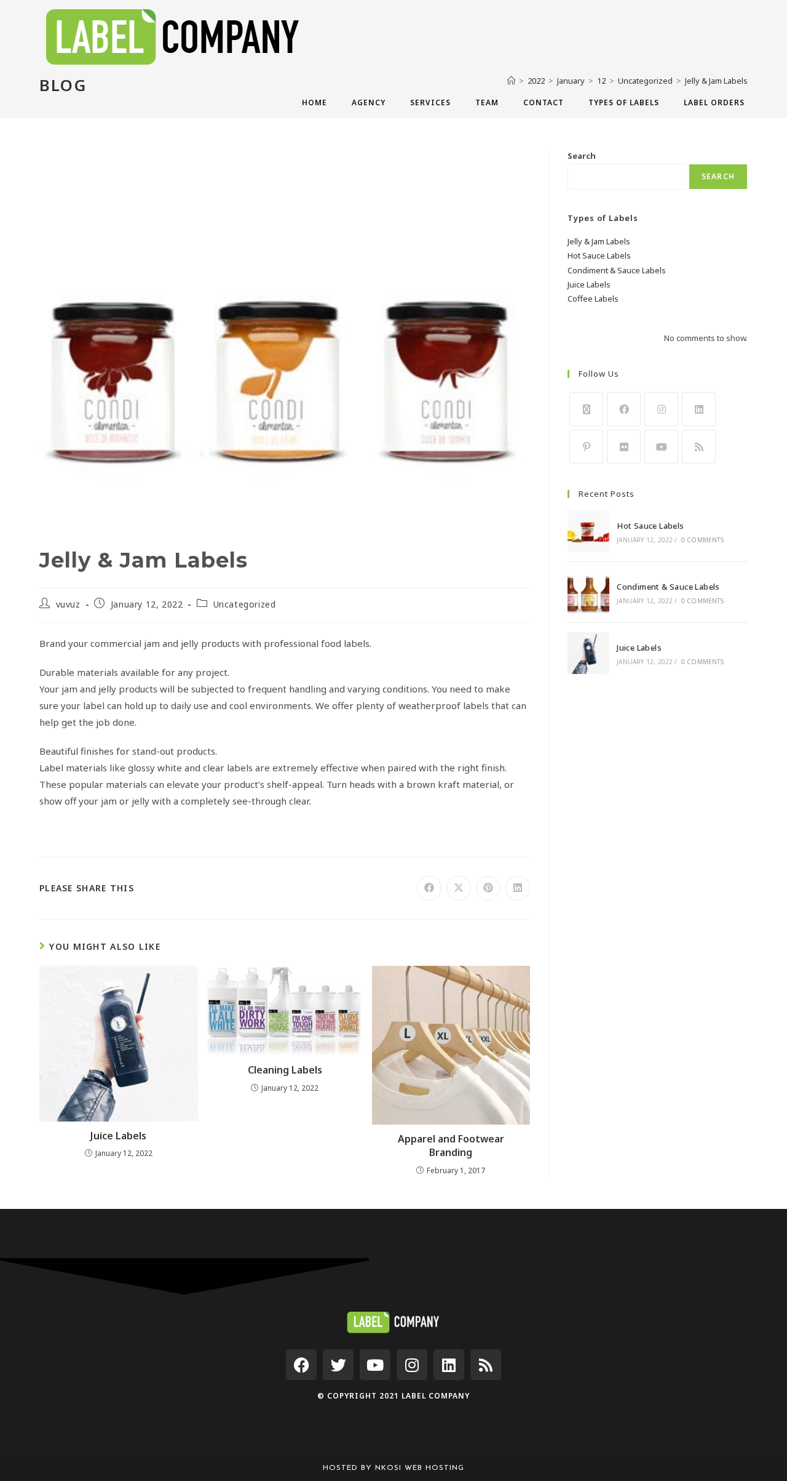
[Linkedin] (448, 1364)
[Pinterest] (586, 447)
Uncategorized (244, 604)
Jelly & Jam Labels (599, 241)
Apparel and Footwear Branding (451, 1145)
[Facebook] (624, 409)
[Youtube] (661, 447)
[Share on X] (458, 888)
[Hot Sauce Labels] (588, 531)
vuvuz (68, 604)
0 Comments (702, 540)
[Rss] (485, 1364)
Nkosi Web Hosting (419, 1468)
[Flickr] (624, 447)
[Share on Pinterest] (488, 888)
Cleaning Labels (285, 1070)
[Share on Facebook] (429, 888)
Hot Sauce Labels (599, 255)
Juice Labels (118, 1135)
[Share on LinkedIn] (517, 888)
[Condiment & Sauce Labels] (588, 592)
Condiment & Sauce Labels (617, 270)
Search (582, 155)
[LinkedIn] (699, 409)
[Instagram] (661, 409)
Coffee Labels (593, 298)
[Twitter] (338, 1364)
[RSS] (699, 447)
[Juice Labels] (588, 653)
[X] (586, 409)
